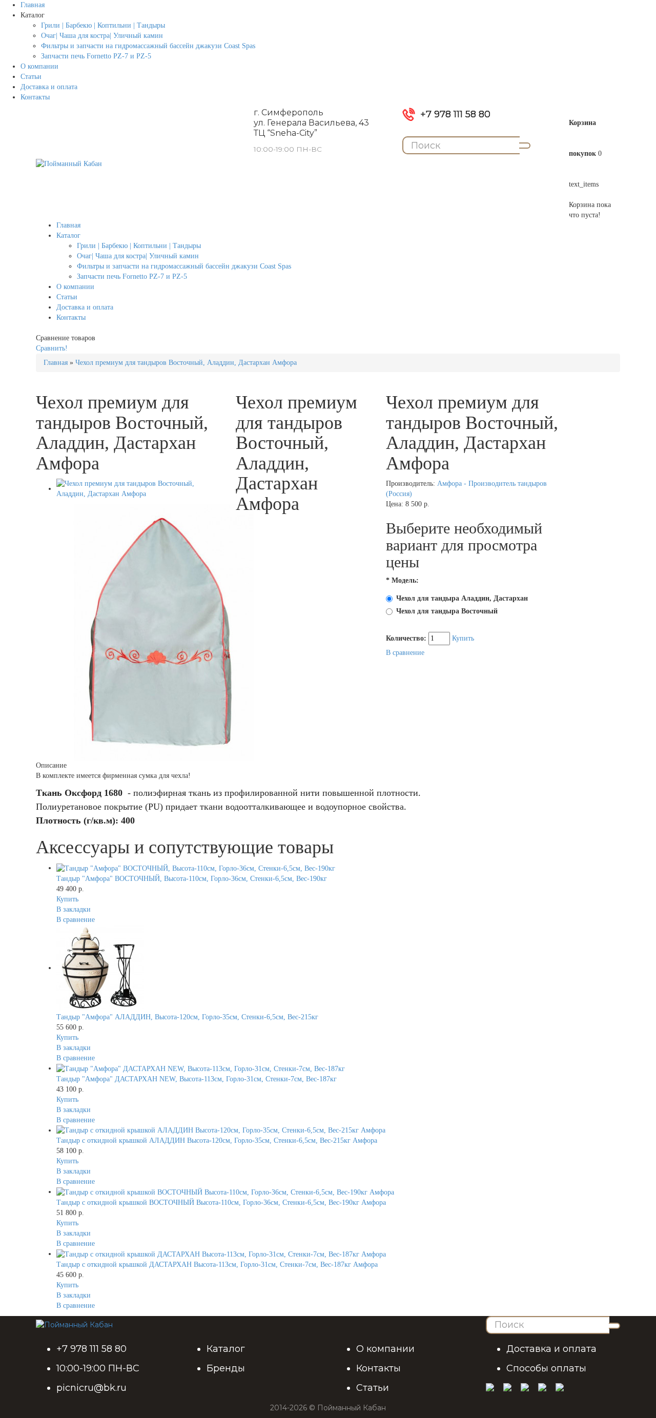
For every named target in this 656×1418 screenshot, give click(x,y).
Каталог (226, 1348)
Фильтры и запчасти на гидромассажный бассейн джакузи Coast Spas (148, 46)
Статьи (31, 76)
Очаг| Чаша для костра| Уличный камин (102, 35)
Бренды (226, 1368)
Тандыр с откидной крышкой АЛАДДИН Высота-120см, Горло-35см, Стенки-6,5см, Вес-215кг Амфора (216, 1140)
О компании (39, 66)
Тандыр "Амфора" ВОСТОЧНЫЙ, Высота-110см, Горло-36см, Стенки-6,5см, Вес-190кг (191, 878)
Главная (32, 5)
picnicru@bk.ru (91, 1387)
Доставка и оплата (48, 87)
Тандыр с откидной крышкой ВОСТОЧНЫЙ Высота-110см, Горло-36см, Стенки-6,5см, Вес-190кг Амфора (221, 1202)
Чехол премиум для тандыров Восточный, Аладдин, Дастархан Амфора (186, 362)
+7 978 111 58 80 (455, 114)
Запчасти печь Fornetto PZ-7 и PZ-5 (96, 56)
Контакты (35, 97)
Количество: (407, 638)
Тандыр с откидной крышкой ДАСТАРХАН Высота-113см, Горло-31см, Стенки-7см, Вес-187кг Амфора (217, 1264)
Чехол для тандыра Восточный (447, 611)
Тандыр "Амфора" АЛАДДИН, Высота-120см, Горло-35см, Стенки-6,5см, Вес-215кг (187, 1017)
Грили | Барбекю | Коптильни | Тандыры (103, 25)
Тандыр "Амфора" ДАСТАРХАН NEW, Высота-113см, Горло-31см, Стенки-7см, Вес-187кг (196, 1079)
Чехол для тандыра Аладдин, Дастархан (462, 598)
